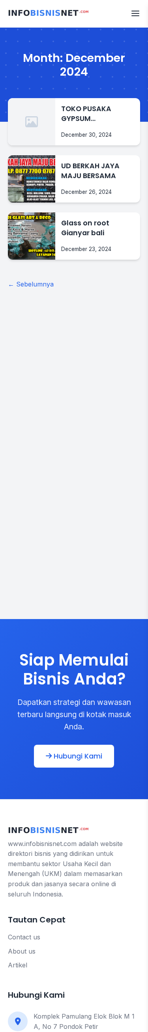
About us (22, 951)
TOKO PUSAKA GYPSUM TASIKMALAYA (86, 113)
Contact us (24, 937)
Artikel (17, 965)
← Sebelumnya (31, 284)
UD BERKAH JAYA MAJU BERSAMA (90, 170)
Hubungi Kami (77, 756)
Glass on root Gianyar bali (85, 228)
